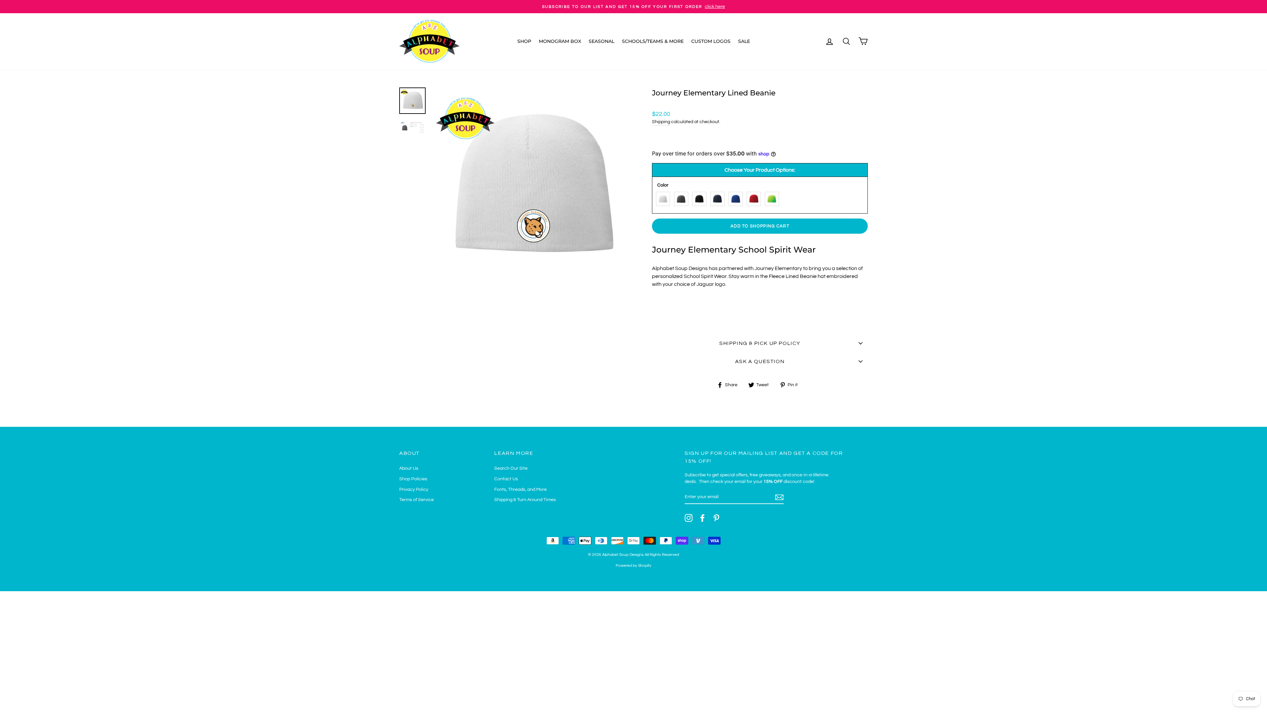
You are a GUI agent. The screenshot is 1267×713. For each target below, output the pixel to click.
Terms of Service (416, 499)
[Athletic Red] (755, 197)
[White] (664, 197)
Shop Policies (413, 479)
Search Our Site (511, 468)
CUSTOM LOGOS (711, 41)
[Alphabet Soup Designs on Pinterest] (716, 518)
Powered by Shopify (633, 565)
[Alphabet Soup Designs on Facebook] (702, 518)
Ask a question (760, 361)
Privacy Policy (413, 489)
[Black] (701, 197)
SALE (744, 41)
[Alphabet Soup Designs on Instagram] (689, 518)
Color (662, 185)
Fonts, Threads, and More (520, 489)
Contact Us (506, 479)
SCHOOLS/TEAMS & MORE (653, 41)
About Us (408, 468)
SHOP (524, 41)
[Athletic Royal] (737, 197)
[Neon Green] (773, 197)
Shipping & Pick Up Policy (759, 343)
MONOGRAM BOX (560, 41)
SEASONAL (601, 41)
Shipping (661, 121)
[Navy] (719, 197)
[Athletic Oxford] (682, 197)
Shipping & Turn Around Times (525, 499)
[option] (633, 6)
